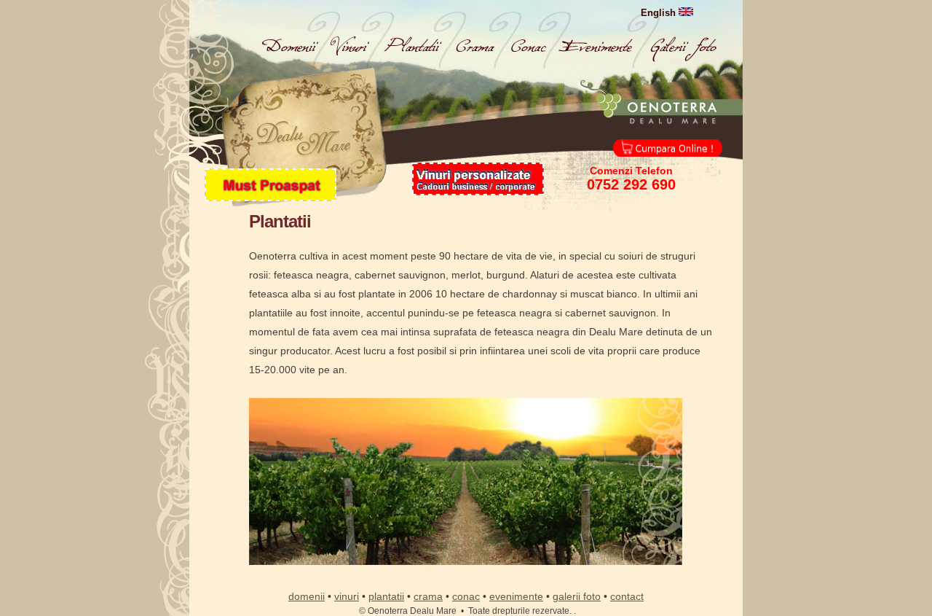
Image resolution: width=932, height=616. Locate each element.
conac (466, 596)
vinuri (346, 596)
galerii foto (577, 596)
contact (627, 596)
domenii (306, 596)
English (660, 12)
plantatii (386, 596)
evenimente (516, 596)
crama (428, 596)
